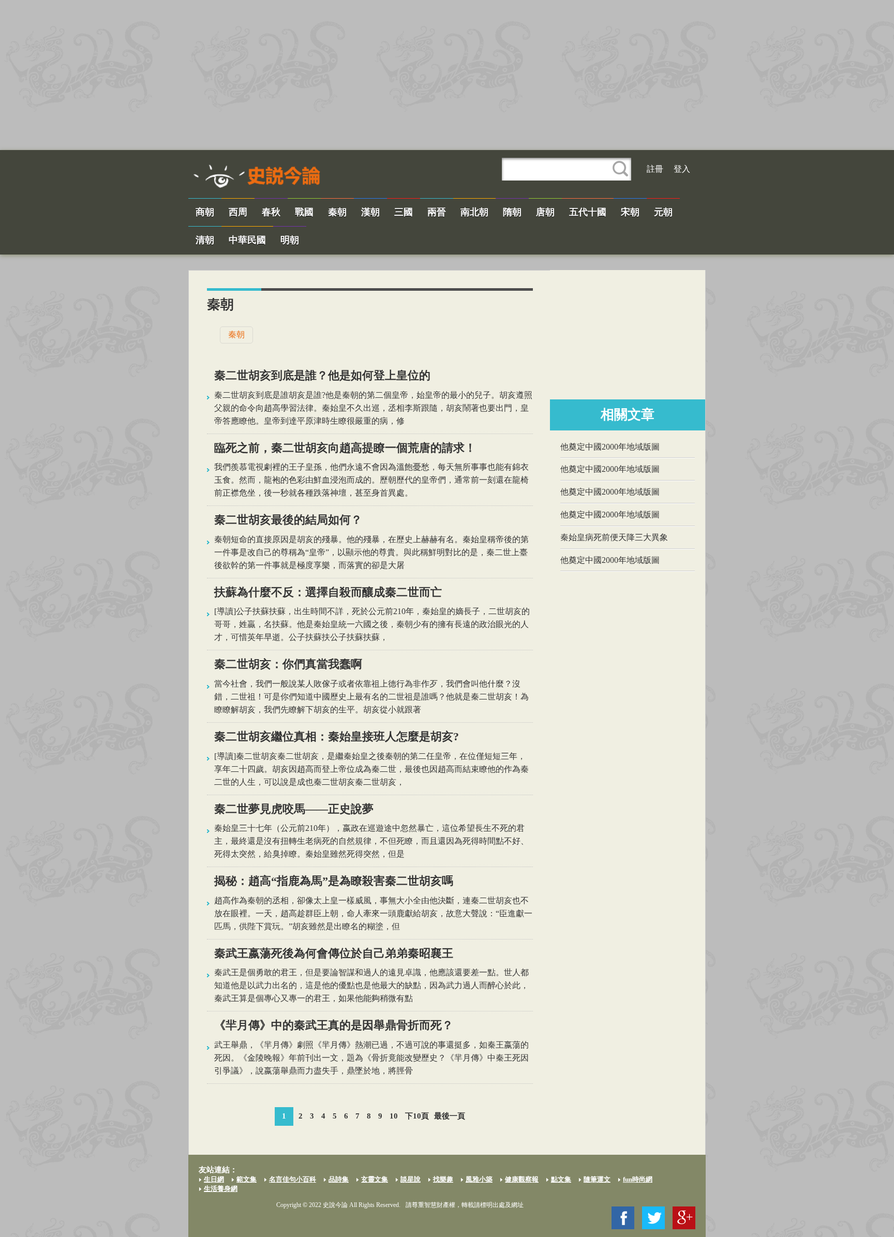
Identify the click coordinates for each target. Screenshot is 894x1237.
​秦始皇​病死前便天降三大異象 (614, 537)
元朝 (663, 212)
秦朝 (337, 212)
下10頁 (417, 1116)
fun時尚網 (637, 1179)
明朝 (289, 240)
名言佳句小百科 (292, 1179)
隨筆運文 (597, 1179)
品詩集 (339, 1179)
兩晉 (436, 212)
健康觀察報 (522, 1179)
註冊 (655, 169)
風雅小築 (479, 1179)
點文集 (561, 1179)
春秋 (271, 212)
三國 (403, 212)
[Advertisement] (447, 75)
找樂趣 (443, 1179)
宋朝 (630, 212)
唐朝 (545, 212)
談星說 (410, 1179)
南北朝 (474, 212)
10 (394, 1116)
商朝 (205, 212)
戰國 (304, 212)
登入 (682, 169)
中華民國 (247, 240)
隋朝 (512, 212)
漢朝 (370, 212)
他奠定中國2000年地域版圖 (610, 446)
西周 (238, 212)
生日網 (214, 1179)
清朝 (205, 240)
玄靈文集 (374, 1179)
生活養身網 (220, 1189)
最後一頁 (449, 1116)
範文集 (246, 1179)
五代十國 (587, 212)
